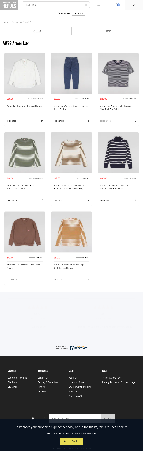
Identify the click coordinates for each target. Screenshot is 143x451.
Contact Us (43, 377)
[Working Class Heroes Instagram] (43, 418)
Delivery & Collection (48, 382)
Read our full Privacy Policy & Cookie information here (71, 433)
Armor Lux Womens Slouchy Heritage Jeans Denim (71, 108)
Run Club (73, 391)
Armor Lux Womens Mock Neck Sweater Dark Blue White (115, 187)
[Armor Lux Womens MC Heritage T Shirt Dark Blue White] (118, 73)
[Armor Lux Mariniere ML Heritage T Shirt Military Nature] (24, 152)
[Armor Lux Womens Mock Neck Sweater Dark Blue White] (118, 152)
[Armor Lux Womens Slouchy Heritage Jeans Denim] (71, 73)
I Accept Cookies (71, 441)
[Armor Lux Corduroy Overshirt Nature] (24, 73)
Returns (42, 386)
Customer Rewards (17, 377)
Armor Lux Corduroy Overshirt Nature (24, 106)
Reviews (42, 391)
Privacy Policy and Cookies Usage (118, 382)
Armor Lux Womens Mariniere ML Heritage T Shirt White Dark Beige (69, 187)
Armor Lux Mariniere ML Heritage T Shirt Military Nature (23, 187)
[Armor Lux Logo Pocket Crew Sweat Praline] (24, 231)
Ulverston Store (76, 382)
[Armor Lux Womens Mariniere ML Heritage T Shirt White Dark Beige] (71, 152)
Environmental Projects (80, 386)
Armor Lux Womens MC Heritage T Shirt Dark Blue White (116, 108)
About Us (73, 377)
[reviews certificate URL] (71, 347)
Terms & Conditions (112, 377)
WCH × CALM (75, 395)
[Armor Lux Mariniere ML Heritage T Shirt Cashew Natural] (71, 231)
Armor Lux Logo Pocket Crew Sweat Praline (23, 266)
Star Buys (12, 382)
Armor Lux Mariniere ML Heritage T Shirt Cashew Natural (70, 266)
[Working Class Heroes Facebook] (33, 418)
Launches (12, 386)
